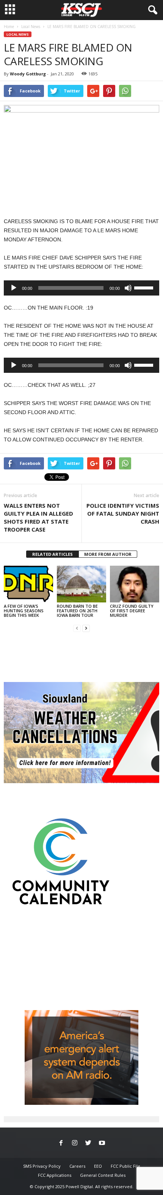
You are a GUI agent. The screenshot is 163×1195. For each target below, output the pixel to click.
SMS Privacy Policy (42, 1166)
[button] (151, 10)
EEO (98, 1166)
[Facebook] (61, 1143)
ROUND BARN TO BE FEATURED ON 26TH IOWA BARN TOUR (77, 610)
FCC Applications (54, 1175)
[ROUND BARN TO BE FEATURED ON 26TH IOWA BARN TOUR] (81, 584)
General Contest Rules (102, 1175)
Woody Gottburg (28, 74)
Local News (30, 26)
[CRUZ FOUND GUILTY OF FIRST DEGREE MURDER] (134, 584)
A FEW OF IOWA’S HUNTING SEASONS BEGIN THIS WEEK (24, 610)
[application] (81, 288)
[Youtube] (102, 1143)
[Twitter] (88, 1143)
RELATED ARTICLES (52, 554)
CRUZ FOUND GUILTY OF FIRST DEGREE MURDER (132, 610)
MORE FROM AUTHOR (108, 554)
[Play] (13, 288)
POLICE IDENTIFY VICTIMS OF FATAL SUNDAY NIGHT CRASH (122, 513)
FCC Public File (125, 1166)
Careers (77, 1166)
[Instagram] (75, 1143)
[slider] (144, 287)
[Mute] (128, 288)
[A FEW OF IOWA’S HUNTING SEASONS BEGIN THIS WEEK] (28, 584)
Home (9, 26)
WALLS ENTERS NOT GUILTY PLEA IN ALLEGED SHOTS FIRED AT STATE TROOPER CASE (38, 517)
